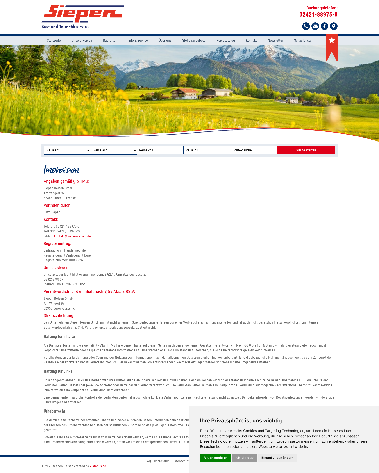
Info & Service (138, 40)
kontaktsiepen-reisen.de (72, 236)
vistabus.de (98, 466)
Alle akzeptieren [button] (216, 457)
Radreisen (110, 40)
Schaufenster (303, 40)
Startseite (54, 40)
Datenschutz (181, 461)
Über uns (165, 40)
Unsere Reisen (82, 40)
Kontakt (251, 40)
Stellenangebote (194, 40)
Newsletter (275, 40)
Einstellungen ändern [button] (277, 457)
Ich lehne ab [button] (245, 457)
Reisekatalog (225, 40)
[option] (189, 93)
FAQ (148, 461)
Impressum (162, 461)
